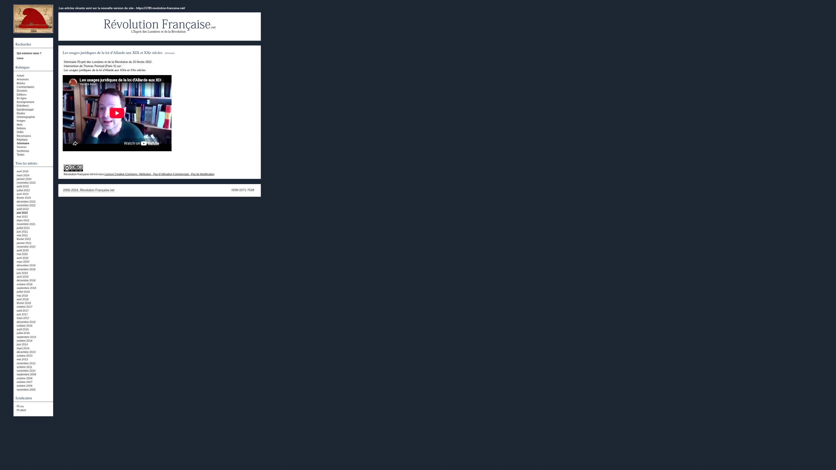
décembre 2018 (26, 280)
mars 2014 (23, 348)
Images (21, 120)
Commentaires (25, 87)
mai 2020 (22, 254)
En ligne (22, 98)
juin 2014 (22, 344)
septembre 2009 (26, 374)
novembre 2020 (26, 246)
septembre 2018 (26, 288)
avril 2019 (23, 276)
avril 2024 (23, 171)
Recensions (24, 136)
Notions (21, 128)
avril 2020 (23, 258)
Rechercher (23, 44)
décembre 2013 (26, 352)
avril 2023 (23, 194)
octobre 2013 (24, 355)
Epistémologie (25, 109)
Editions (21, 94)
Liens (20, 58)
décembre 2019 (26, 265)
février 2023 (24, 197)
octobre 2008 (24, 378)
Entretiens (23, 105)
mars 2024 (23, 175)
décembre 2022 (26, 201)
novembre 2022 (26, 205)
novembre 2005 (26, 389)
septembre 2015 (26, 337)
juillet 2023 (23, 190)
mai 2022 (22, 216)
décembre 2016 (26, 322)
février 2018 (24, 303)
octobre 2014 (24, 340)
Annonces (23, 79)
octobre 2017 (24, 307)
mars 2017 (23, 318)
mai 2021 (22, 235)
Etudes (21, 113)
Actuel (20, 75)
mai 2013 (22, 359)
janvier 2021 (24, 243)
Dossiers (22, 90)
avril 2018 (23, 299)
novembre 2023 (26, 182)
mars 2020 (23, 261)
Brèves (21, 83)
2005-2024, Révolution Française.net (88, 190)
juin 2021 (22, 231)
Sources (22, 147)
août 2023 (23, 186)
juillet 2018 (23, 291)
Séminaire (23, 143)
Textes (20, 154)
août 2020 (23, 250)
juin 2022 (22, 213)
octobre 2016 (24, 325)
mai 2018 (22, 295)
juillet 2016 (23, 333)
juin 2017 (22, 314)
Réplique (22, 139)
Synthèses (23, 151)
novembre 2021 (26, 224)
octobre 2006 (24, 385)
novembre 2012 (26, 363)
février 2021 (24, 239)
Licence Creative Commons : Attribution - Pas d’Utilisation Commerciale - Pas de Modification (159, 174)
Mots (19, 124)
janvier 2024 (24, 179)
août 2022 (23, 209)
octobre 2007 (24, 382)
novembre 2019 (26, 269)
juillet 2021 (23, 228)
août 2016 (23, 329)
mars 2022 (23, 220)
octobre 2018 (24, 284)
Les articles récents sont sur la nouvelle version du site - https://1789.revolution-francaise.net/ (122, 8)
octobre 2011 (24, 367)
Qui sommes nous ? (29, 53)
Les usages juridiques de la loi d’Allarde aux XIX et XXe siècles (112, 52)
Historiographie (26, 117)
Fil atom (21, 410)
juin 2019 (22, 273)
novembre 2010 (26, 370)
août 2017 (23, 310)
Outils (20, 132)
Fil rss (20, 406)
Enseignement (25, 102)
